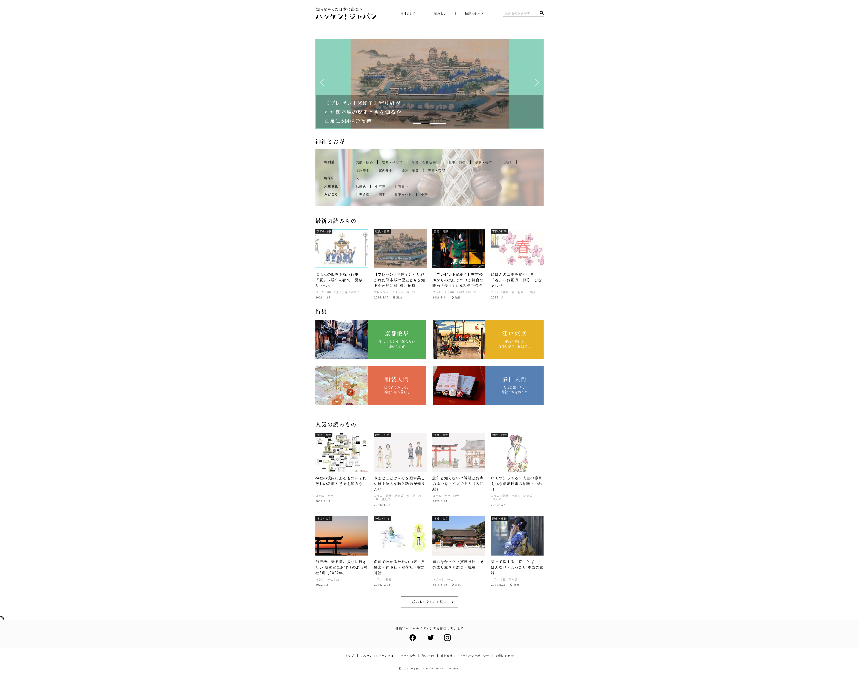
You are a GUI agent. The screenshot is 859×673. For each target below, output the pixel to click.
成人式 (385, 499)
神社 (330, 292)
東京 (399, 297)
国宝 (382, 194)
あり (359, 178)
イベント (398, 292)
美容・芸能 (436, 170)
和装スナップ (474, 13)
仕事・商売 (457, 162)
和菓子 (355, 292)
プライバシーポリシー (474, 655)
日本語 (531, 292)
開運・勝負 (410, 170)
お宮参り (401, 186)
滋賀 (458, 297)
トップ (349, 655)
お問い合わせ (505, 655)
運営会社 (447, 655)
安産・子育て (392, 162)
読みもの (428, 655)
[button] (417, 123)
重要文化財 (403, 194)
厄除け (507, 162)
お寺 (345, 292)
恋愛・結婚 (364, 162)
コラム (319, 292)
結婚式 (361, 186)
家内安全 (386, 170)
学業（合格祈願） (425, 162)
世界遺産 (363, 194)
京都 (458, 585)
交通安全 (363, 170)
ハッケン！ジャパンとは (377, 655)
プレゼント (381, 292)
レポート (438, 579)
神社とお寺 (408, 13)
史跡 (424, 194)
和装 (462, 292)
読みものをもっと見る (429, 601)
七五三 (380, 186)
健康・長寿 (483, 162)
